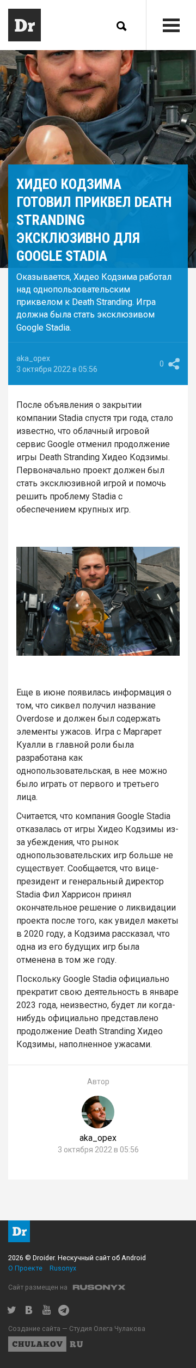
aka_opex (33, 358)
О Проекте (25, 1268)
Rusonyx (63, 1268)
